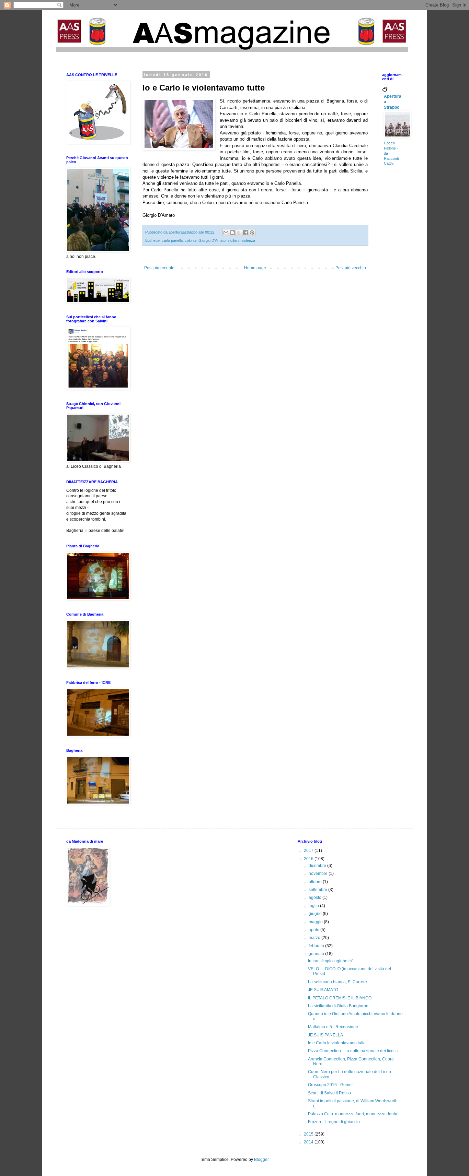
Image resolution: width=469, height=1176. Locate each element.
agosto (315, 897)
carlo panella (172, 240)
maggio (316, 921)
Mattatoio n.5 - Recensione (333, 1026)
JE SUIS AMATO (323, 989)
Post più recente (159, 267)
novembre (319, 873)
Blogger (261, 1159)
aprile (314, 929)
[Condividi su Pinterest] (252, 232)
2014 (309, 1142)
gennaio (317, 953)
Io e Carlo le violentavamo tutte (337, 1043)
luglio (314, 905)
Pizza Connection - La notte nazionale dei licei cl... (355, 1050)
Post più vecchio (350, 267)
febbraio (317, 945)
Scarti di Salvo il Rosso (329, 1093)
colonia (190, 240)
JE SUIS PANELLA (325, 1035)
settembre (318, 889)
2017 (309, 850)
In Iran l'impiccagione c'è (331, 961)
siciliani (233, 240)
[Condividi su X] (239, 232)
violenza (248, 240)
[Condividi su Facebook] (245, 232)
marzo (315, 937)
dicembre (318, 865)
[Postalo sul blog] (232, 232)
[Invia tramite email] (225, 232)
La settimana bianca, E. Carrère (337, 981)
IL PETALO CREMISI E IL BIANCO (339, 998)
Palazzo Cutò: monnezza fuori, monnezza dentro (353, 1114)
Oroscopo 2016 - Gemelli (331, 1084)
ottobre (316, 881)
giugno (316, 913)
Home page (255, 267)
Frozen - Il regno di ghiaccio (334, 1121)
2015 (309, 1134)
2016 (309, 858)
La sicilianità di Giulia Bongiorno (338, 1005)
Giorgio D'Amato (212, 240)
